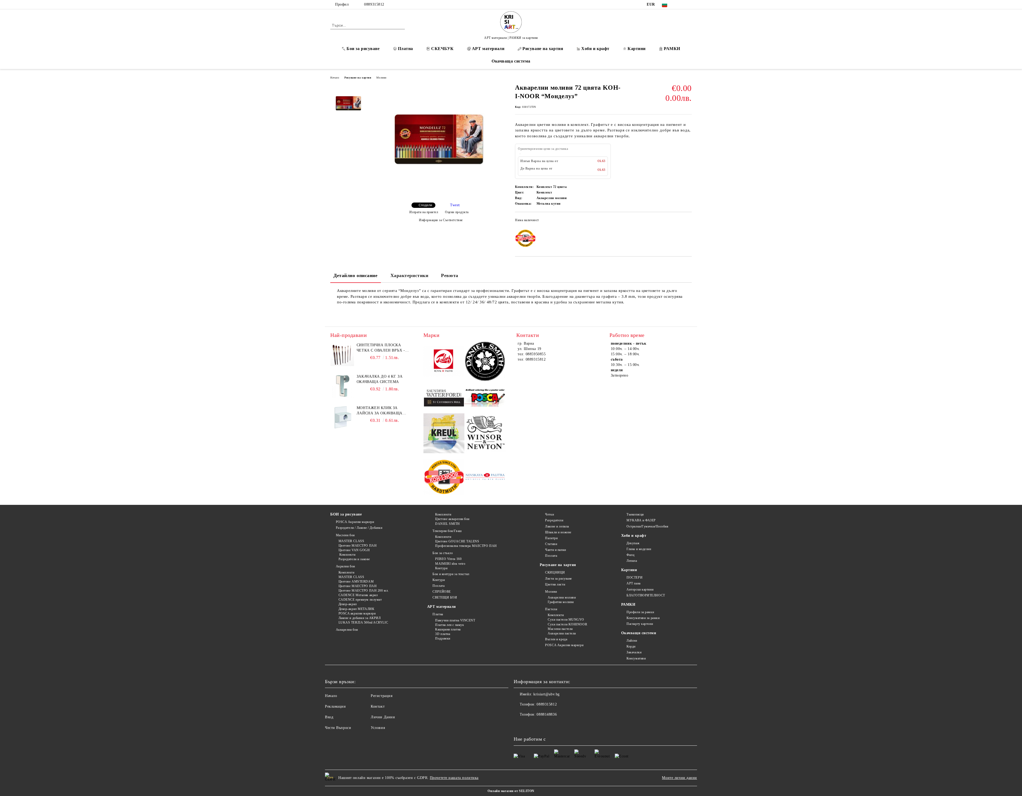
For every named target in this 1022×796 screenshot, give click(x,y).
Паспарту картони (640, 624)
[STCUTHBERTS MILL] (444, 398)
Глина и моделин (639, 549)
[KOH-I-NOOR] (444, 478)
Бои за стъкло (442, 553)
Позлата (438, 586)
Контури (441, 568)
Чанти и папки (555, 550)
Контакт (378, 706)
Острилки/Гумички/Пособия (647, 526)
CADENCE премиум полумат (360, 599)
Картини (637, 48)
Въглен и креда (556, 639)
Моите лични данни (679, 778)
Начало (334, 77)
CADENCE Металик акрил (358, 595)
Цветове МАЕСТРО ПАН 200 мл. (364, 590)
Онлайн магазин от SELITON (511, 791)
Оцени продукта (457, 212)
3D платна (442, 634)
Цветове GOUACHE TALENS (457, 541)
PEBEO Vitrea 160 (448, 559)
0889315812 (374, 4)
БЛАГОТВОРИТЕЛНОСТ (646, 595)
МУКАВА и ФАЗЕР (641, 520)
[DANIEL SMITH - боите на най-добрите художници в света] (485, 362)
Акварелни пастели (562, 633)
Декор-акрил (348, 604)
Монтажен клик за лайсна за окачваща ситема (379, 411)
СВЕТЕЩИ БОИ (444, 597)
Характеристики (409, 275)
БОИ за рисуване (346, 514)
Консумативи (636, 658)
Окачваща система (511, 61)
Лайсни (632, 640)
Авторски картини (640, 589)
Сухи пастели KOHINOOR (567, 624)
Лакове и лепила (557, 526)
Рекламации (335, 706)
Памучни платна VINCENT (455, 620)
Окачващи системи (638, 633)
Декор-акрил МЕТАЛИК (356, 609)
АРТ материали (488, 48)
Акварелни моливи (562, 597)
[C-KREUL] (444, 434)
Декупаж (633, 543)
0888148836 (547, 714)
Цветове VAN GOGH (354, 550)
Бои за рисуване (363, 48)
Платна (405, 48)
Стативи (551, 544)
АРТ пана (633, 583)
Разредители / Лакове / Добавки (359, 528)
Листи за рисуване (558, 578)
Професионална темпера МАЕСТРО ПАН (466, 546)
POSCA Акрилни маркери (355, 522)
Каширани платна (447, 629)
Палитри (551, 538)
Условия (378, 728)
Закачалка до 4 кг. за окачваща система (380, 379)
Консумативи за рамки (643, 618)
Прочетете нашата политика (454, 778)
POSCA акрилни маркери (357, 613)
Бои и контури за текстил (450, 574)
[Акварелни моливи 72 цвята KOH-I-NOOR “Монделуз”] (439, 194)
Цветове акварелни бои (452, 519)
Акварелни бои (347, 630)
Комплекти (347, 554)
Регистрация (381, 696)
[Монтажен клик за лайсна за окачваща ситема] (342, 417)
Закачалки (634, 652)
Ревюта (449, 275)
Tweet (455, 205)
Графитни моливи (561, 602)
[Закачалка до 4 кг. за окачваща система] (342, 386)
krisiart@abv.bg (546, 694)
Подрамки (442, 638)
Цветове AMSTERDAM (356, 581)
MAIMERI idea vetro (450, 564)
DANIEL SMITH (447, 524)
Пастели (551, 609)
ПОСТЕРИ (634, 577)
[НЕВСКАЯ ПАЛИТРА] (485, 477)
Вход (329, 717)
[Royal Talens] (444, 362)
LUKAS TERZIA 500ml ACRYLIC (363, 622)
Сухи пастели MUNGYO (566, 619)
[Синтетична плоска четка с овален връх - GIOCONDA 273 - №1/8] (342, 354)
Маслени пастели (560, 629)
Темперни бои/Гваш (447, 531)
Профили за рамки (640, 612)
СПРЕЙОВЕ (441, 591)
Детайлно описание (355, 275)
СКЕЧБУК (442, 48)
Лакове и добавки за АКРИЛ (360, 618)
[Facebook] (681, 4)
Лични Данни (383, 717)
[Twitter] (689, 4)
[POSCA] (485, 398)
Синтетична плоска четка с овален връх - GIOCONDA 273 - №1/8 (381, 348)
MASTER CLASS (351, 541)
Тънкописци (635, 514)
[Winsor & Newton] (485, 434)
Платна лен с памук (449, 625)
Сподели (425, 205)
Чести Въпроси (338, 728)
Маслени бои (345, 535)
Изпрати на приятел (423, 212)
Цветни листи (555, 584)
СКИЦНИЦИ (555, 572)
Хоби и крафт (595, 48)
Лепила (632, 561)
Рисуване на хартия (542, 48)
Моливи (381, 77)
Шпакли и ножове (558, 532)
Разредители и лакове (354, 559)
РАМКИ (672, 48)
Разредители (554, 520)
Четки (549, 514)
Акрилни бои (345, 566)
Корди (631, 646)
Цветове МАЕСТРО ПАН (358, 545)
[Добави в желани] (688, 221)
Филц (630, 555)
